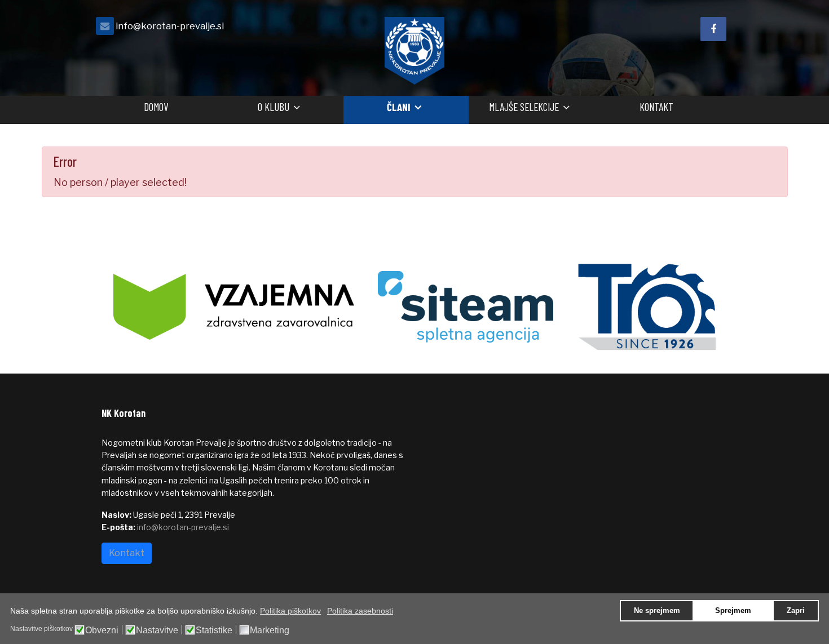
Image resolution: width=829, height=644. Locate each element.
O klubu (273, 106)
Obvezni (101, 630)
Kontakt (656, 106)
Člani (399, 106)
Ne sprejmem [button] (657, 611)
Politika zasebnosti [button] (360, 610)
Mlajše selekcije (524, 106)
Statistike (214, 630)
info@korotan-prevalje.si (170, 26)
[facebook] (713, 29)
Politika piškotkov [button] (290, 610)
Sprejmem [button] (733, 611)
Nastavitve (157, 630)
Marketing (269, 630)
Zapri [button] (796, 611)
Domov (156, 106)
